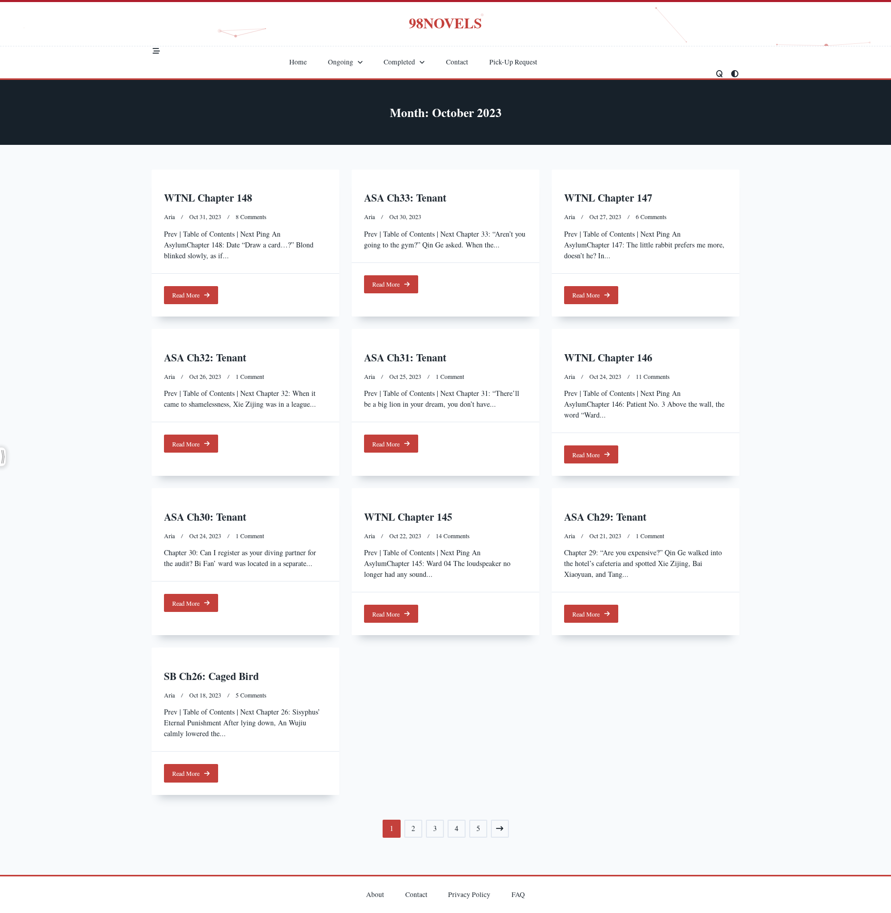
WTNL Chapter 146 (608, 357)
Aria (169, 216)
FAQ (518, 894)
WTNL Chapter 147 (608, 197)
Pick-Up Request (513, 62)
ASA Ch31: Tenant (405, 357)
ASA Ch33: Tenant (405, 197)
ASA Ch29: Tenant (605, 516)
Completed (399, 62)
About (375, 894)
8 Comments (251, 216)
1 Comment (250, 376)
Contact (457, 62)
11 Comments (653, 376)
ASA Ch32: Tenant (205, 357)
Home (298, 62)
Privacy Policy (469, 894)
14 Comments (453, 536)
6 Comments (651, 216)
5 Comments (251, 695)
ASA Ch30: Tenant (205, 516)
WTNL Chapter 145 (408, 516)
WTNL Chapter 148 (208, 197)
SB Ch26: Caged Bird (211, 676)
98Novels (445, 23)
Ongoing (340, 62)
